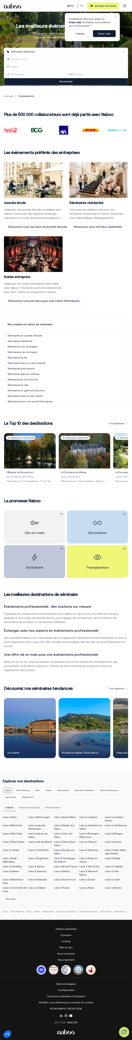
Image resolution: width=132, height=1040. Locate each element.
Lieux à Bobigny (114, 833)
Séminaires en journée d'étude (25, 335)
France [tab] (9, 807)
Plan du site (66, 947)
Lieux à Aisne (86, 887)
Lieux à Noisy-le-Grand (88, 860)
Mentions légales (66, 984)
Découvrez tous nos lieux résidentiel (98, 226)
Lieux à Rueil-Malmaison (10, 860)
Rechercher (66, 81)
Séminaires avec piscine (21, 368)
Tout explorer (116, 423)
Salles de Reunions (109, 790)
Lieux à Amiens (113, 887)
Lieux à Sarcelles (12, 866)
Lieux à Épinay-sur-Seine (64, 852)
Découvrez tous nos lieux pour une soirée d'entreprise (44, 300)
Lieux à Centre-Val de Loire (15, 889)
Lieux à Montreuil (12, 825)
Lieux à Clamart (88, 841)
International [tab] (52, 807)
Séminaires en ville (18, 385)
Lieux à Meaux (62, 871)
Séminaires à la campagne (22, 346)
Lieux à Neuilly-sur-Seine (64, 827)
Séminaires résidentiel (20, 341)
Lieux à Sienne (11, 871)
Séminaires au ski (17, 357)
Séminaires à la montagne (22, 352)
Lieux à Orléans (36, 887)
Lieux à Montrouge (39, 817)
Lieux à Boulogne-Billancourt (89, 835)
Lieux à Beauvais (37, 879)
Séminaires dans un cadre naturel (26, 363)
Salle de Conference (84, 790)
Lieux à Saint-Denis (13, 841)
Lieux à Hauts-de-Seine (38, 835)
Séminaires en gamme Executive (26, 390)
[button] (7, 1034)
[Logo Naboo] (12, 6)
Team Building (23, 790)
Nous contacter (66, 953)
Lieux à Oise (111, 871)
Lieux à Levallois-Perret (114, 819)
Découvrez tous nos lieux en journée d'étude (37, 226)
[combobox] (66, 51)
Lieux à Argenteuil (38, 858)
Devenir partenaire (66, 929)
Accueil (8, 96)
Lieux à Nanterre (88, 850)
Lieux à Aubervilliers (65, 817)
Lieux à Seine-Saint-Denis (65, 843)
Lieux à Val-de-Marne (40, 841)
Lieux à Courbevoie (115, 825)
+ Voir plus (10, 899)
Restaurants (63, 790)
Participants (18, 74)
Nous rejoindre (66, 959)
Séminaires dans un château (24, 374)
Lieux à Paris (9, 817)
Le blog (66, 941)
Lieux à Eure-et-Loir (65, 879)
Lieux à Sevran (36, 866)
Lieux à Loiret (112, 879)
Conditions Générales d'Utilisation (66, 996)
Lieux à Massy (112, 858)
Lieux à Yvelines (114, 866)
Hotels (48, 790)
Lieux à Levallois (88, 817)
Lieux (7, 790)
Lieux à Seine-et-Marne (88, 873)
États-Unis (104, 33)
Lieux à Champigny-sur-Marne (65, 860)
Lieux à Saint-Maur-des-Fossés (116, 852)
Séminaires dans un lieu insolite (25, 396)
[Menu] (124, 5)
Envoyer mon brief (105, 5)
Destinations (28, 797)
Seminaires (10, 797)
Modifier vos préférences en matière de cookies (66, 1002)
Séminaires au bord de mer (23, 379)
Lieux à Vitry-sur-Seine (63, 835)
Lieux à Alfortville (12, 833)
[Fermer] (115, 17)
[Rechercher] (81, 5)
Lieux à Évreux (87, 879)
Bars (37, 790)
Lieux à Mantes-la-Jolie (13, 881)
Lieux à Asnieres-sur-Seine (91, 827)
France (80, 33)
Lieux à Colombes (38, 850)
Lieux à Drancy (113, 841)
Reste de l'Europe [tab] (29, 807)
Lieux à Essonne (37, 871)
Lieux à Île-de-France (65, 866)
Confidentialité (66, 990)
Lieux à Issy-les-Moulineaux (37, 827)
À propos (66, 935)
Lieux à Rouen (62, 887)
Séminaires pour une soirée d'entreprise (30, 401)
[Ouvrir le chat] (124, 1032)
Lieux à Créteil (11, 850)
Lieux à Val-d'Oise (89, 866)
